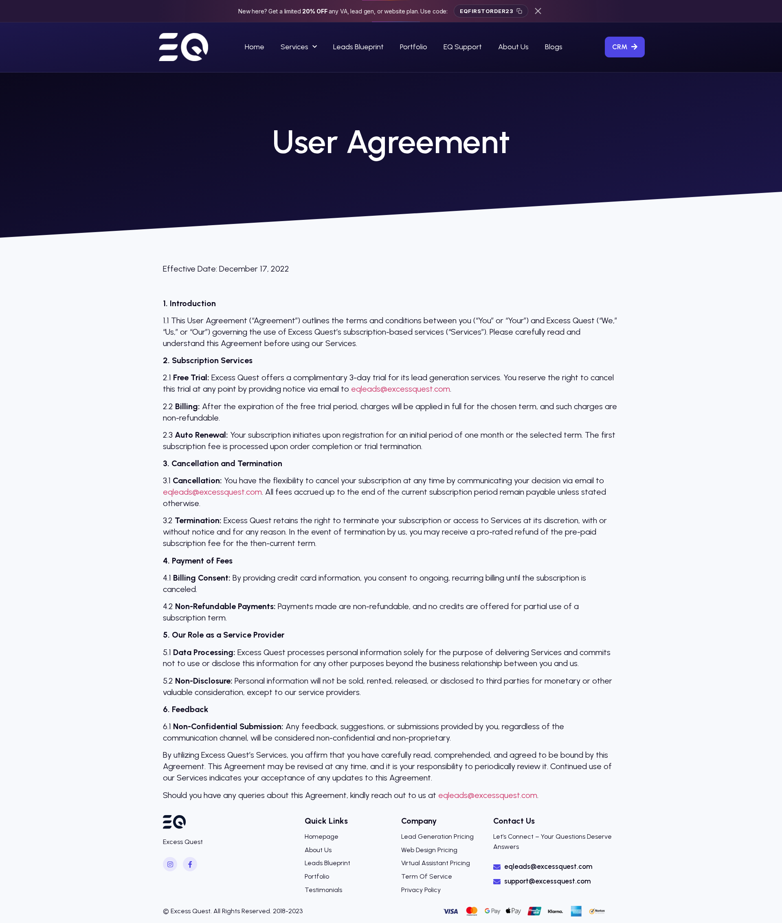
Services (294, 46)
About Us (513, 46)
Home (254, 46)
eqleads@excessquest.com (400, 389)
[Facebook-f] (190, 864)
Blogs (553, 46)
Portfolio (413, 46)
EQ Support (463, 46)
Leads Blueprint (358, 46)
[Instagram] (170, 864)
